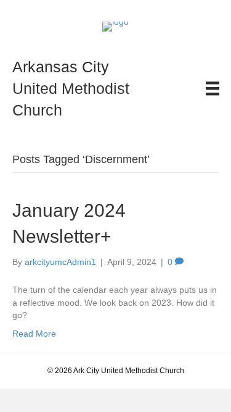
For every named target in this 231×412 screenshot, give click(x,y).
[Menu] (212, 88)
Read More (34, 333)
